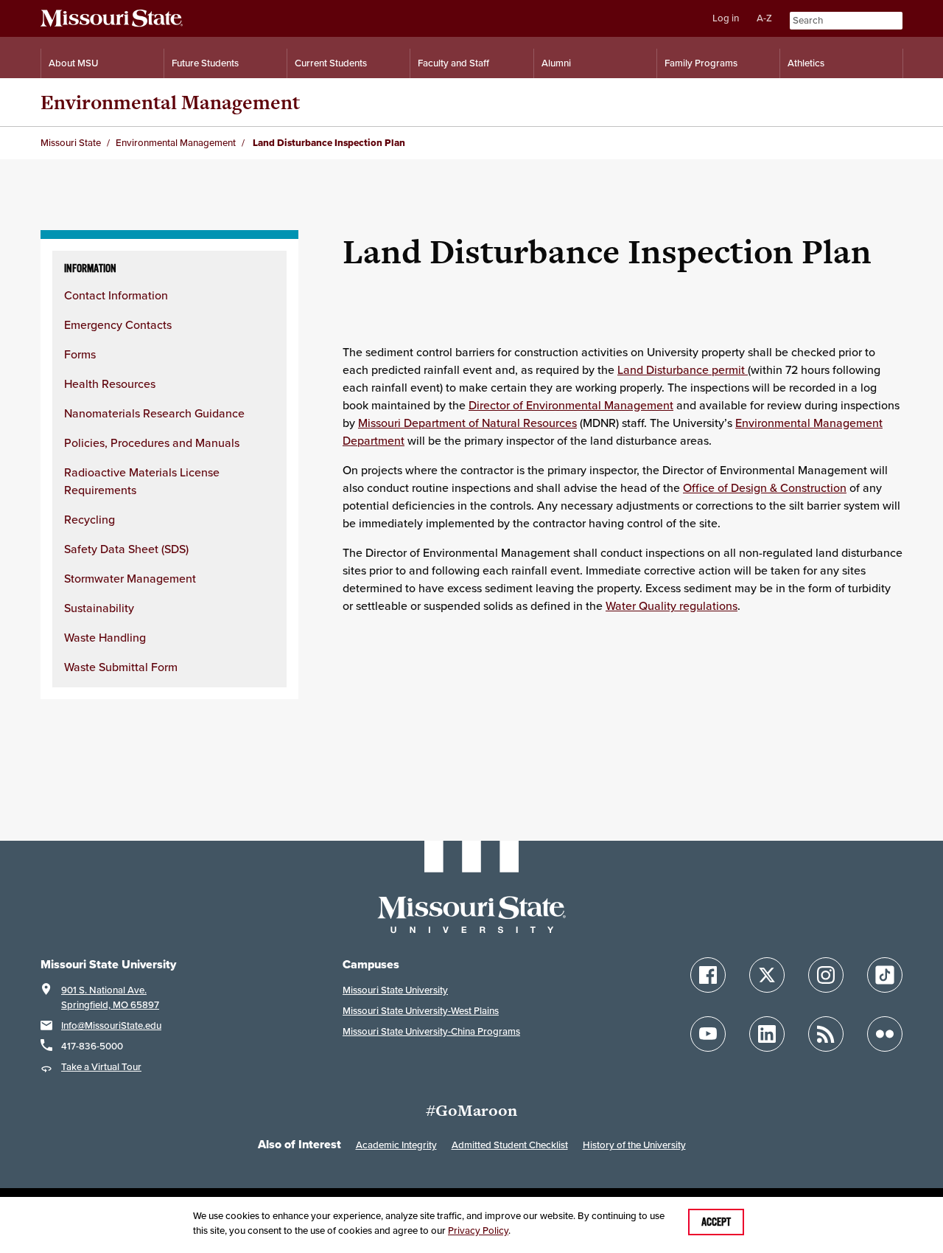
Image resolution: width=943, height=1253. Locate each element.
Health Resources (109, 383)
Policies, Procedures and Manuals (151, 442)
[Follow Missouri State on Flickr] (884, 1034)
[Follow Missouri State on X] (767, 975)
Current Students (331, 63)
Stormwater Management (130, 578)
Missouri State (71, 143)
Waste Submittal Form (121, 667)
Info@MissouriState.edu (111, 1025)
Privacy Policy (478, 1231)
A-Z (764, 18)
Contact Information (116, 295)
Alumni (556, 63)
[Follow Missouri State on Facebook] (708, 975)
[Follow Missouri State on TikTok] (884, 975)
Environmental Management (170, 102)
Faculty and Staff (453, 63)
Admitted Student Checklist (510, 1145)
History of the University (634, 1145)
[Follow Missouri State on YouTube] (708, 1034)
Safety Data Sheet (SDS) (126, 549)
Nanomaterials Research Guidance (154, 413)
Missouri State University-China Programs (431, 1031)
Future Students (205, 63)
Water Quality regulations (671, 605)
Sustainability (99, 608)
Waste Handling (105, 637)
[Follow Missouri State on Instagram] (826, 975)
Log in (725, 18)
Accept (716, 1222)
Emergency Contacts (118, 324)
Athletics (806, 63)
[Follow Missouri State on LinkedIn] (767, 1034)
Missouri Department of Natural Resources (467, 422)
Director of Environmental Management (571, 405)
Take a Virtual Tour (101, 1067)
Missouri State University (395, 990)
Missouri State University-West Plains (421, 1011)
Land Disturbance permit (682, 369)
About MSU (73, 63)
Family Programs (701, 63)
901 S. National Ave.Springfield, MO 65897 (110, 997)
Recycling (89, 519)
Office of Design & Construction (764, 487)
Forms (80, 354)
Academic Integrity (396, 1145)
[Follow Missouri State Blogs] (826, 1034)
